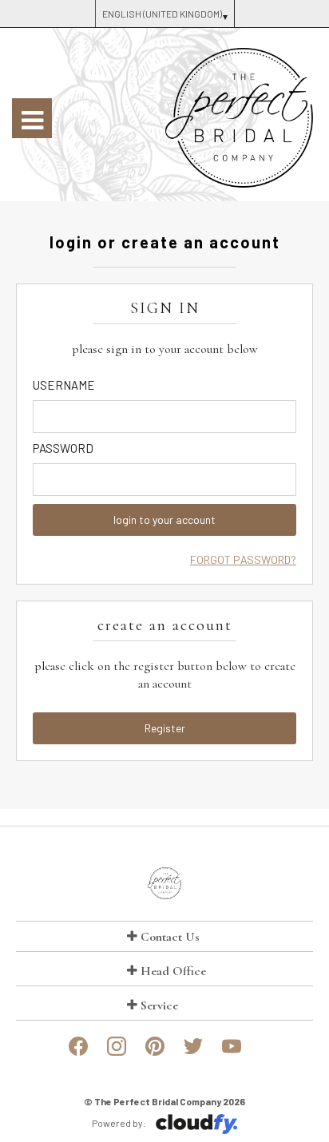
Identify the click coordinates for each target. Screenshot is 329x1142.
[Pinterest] (154, 1053)
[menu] (32, 118)
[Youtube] (231, 1053)
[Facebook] (78, 1053)
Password (63, 448)
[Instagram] (116, 1053)
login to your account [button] (164, 519)
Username (64, 385)
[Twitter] (193, 1053)
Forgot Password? (243, 559)
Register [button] (165, 728)
